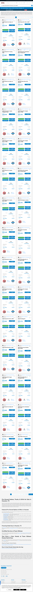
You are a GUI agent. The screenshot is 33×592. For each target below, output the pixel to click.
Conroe (4, 548)
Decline (16, 589)
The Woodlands (12, 548)
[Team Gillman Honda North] (3, 2)
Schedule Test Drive (5, 31)
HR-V (13, 544)
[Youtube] (7, 576)
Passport (22, 544)
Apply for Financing (24, 581)
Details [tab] (6, 34)
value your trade (16, 528)
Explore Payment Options (5, 59)
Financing (23, 579)
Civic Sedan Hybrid (25, 544)
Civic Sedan (8, 544)
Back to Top (30, 494)
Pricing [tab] (11, 34)
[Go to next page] (30, 17)
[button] (4, 20)
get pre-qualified (11, 528)
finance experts (4, 527)
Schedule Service (13, 581)
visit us (18, 540)
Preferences (9, 589)
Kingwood (9, 548)
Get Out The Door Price (12, 25)
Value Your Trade (12, 31)
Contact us (4, 540)
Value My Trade (24, 582)
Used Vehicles (2, 582)
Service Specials (13, 582)
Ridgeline (16, 544)
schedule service (19, 533)
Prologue (29, 544)
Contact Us (4, 567)
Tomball (6, 548)
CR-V (2, 544)
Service (12, 579)
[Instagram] (3, 576)
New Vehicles (2, 581)
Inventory (3, 579)
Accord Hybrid (4, 544)
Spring (2, 548)
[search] (32, 2)
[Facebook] (2, 576)
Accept (23, 589)
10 (28, 17)
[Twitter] (5, 576)
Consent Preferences (0, 583)
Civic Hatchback (19, 544)
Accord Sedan (11, 544)
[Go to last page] (32, 17)
